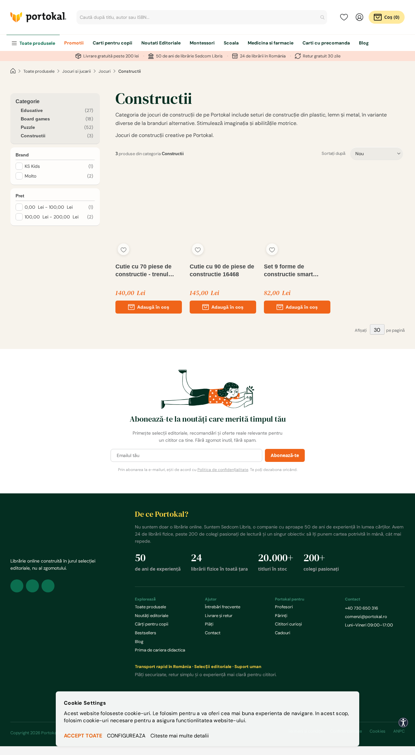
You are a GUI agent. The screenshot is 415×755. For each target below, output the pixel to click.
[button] (123, 249)
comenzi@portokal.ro (366, 616)
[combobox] (202, 17)
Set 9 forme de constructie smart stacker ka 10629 (288, 270)
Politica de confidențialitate (222, 469)
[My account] (359, 17)
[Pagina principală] (13, 71)
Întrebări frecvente (222, 607)
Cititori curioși (288, 624)
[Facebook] (16, 585)
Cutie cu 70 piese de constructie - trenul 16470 (143, 270)
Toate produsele (38, 71)
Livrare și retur (218, 615)
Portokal (38, 17)
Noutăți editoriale (151, 615)
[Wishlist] (344, 17)
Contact (212, 633)
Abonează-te (285, 455)
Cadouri (282, 633)
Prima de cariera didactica (160, 650)
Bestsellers (145, 633)
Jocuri (105, 71)
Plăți (209, 624)
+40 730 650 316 (361, 608)
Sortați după (333, 153)
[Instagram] (32, 585)
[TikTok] (48, 585)
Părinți (281, 615)
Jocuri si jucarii (76, 71)
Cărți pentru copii (151, 624)
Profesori (284, 607)
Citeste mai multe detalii (179, 735)
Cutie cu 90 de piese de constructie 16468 (222, 270)
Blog (139, 641)
